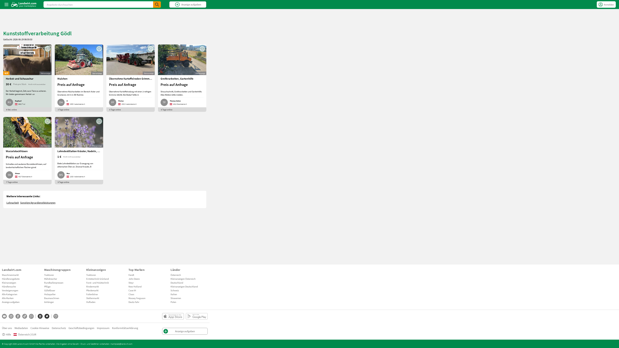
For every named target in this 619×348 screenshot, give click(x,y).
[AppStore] (173, 316)
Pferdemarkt (92, 290)
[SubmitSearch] (157, 4)
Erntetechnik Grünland (97, 278)
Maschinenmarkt (10, 274)
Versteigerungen (10, 290)
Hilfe (8, 334)
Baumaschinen (51, 298)
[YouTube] (4, 316)
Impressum (103, 328)
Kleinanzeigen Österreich (183, 278)
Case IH (132, 290)
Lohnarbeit (12, 202)
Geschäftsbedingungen (81, 328)
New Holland (135, 286)
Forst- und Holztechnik (97, 282)
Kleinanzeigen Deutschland (184, 286)
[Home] (24, 4)
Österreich (176, 274)
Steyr (131, 282)
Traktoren (49, 274)
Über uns (7, 328)
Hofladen (90, 302)
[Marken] (46, 316)
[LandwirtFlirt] (55, 316)
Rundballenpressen (53, 282)
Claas (131, 294)
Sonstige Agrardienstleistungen (37, 202)
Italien (174, 294)
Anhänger (49, 302)
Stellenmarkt (92, 298)
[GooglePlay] (197, 316)
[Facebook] (17, 316)
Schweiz (175, 290)
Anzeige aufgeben (11, 302)
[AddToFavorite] (47, 49)
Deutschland (177, 282)
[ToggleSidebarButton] (6, 4)
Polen (173, 302)
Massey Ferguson (136, 298)
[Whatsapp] (31, 316)
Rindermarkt (92, 286)
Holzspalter (50, 294)
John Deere (134, 278)
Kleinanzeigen (9, 282)
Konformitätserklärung (125, 328)
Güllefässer (49, 290)
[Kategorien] (40, 316)
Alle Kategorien (9, 294)
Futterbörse (92, 294)
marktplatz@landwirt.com (121, 343)
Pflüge (47, 286)
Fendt (131, 274)
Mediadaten (21, 328)
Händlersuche (9, 286)
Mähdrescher (50, 278)
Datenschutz (59, 328)
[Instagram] (11, 316)
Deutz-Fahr (133, 302)
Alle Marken (8, 298)
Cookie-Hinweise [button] (39, 328)
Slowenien (176, 298)
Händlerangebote (11, 278)
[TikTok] (24, 316)
